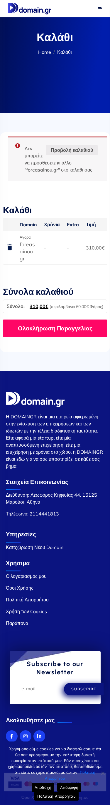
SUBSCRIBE (83, 689)
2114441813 (44, 514)
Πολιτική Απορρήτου (27, 600)
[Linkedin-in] (39, 736)
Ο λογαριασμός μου (26, 576)
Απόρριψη (69, 787)
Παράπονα (17, 623)
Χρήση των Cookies (26, 611)
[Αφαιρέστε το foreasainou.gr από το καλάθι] (10, 248)
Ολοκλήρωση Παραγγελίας (55, 328)
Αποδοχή (43, 787)
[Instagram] (25, 736)
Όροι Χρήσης (19, 588)
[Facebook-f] (12, 736)
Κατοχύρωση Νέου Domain (34, 547)
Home (44, 52)
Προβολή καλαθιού (72, 150)
